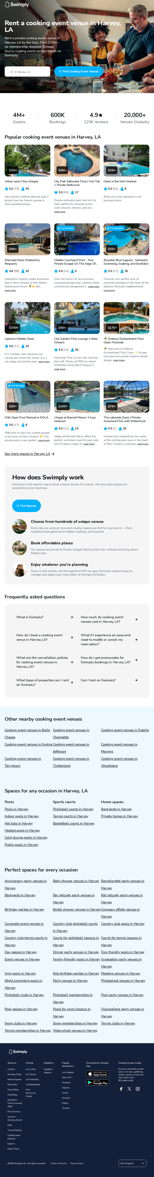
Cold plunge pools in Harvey (26, 837)
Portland (66, 1082)
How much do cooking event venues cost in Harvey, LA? (102, 619)
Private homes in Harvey (119, 816)
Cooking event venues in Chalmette (71, 733)
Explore (11, 1143)
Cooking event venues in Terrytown (23, 762)
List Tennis (31, 1074)
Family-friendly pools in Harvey (76, 959)
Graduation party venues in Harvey (121, 963)
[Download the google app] (97, 1082)
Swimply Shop (14, 1074)
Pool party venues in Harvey (122, 995)
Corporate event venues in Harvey (24, 927)
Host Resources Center (31, 1093)
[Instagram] (137, 1089)
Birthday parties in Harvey (24, 909)
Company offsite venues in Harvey (120, 913)
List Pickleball (32, 1079)
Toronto (66, 1108)
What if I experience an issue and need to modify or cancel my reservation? (106, 639)
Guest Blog (13, 1089)
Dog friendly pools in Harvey (122, 952)
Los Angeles (68, 1072)
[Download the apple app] (97, 1074)
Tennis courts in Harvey (70, 816)
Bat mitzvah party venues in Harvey (122, 899)
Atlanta (65, 1087)
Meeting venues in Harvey (120, 973)
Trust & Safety (15, 1130)
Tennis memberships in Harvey (28, 1030)
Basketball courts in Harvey (73, 823)
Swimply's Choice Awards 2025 (15, 1103)
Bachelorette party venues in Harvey (122, 884)
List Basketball (33, 1084)
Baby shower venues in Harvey (76, 881)
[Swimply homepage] (77, 5)
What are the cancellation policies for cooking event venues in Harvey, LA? (42, 662)
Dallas (65, 1103)
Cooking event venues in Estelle (125, 730)
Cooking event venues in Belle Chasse (27, 733)
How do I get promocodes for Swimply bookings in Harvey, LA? (105, 660)
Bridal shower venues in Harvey (77, 909)
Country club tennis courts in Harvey (26, 941)
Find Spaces (28, 506)
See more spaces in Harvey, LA (27, 454)
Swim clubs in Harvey (21, 1023)
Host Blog (12, 1094)
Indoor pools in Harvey (22, 816)
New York (66, 1077)
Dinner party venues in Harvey (76, 952)
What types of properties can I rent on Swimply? (42, 682)
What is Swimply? (29, 617)
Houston (66, 1097)
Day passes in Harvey (21, 952)
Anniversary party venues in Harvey (26, 884)
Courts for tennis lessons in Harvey (121, 941)
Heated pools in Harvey (22, 830)
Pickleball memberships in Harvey (73, 998)
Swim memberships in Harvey (75, 1023)
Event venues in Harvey (22, 959)
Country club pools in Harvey (122, 924)
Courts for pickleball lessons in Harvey (76, 941)
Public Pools (13, 1148)
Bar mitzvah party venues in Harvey (74, 899)
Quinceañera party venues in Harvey (122, 1012)
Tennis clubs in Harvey (118, 1023)
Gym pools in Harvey (20, 973)
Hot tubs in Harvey (19, 823)
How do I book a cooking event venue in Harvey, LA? (39, 637)
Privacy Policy (77, 1163)
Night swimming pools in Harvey (23, 984)
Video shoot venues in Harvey (75, 1030)
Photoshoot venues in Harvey (123, 980)
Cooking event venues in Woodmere (119, 762)
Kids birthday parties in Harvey (76, 973)
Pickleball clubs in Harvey (24, 995)
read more (59, 211)
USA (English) (127, 1163)
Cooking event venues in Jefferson (71, 748)
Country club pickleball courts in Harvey (75, 927)
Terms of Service (59, 1163)
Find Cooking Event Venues (80, 71)
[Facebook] (121, 1089)
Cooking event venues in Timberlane (71, 762)
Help (10, 1125)
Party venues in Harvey (70, 980)
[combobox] (27, 71)
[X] (129, 1089)
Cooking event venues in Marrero (119, 748)
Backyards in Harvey (116, 809)
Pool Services (14, 1111)
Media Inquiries (15, 1079)
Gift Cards (12, 1084)
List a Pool (31, 1069)
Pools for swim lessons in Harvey (72, 1012)
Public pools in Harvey (21, 844)
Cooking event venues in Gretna (28, 744)
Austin (65, 1092)
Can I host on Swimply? (98, 680)
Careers (11, 1069)
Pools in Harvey (16, 809)
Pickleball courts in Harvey (73, 809)
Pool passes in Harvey (21, 1009)
